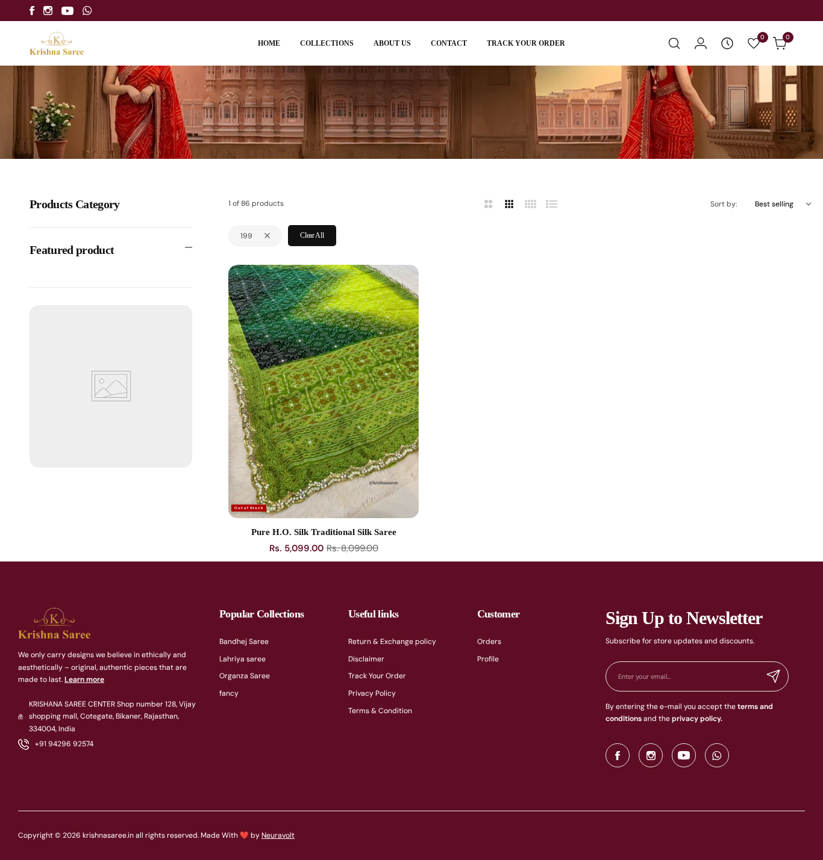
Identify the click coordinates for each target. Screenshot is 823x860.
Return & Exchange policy (392, 641)
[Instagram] (47, 10)
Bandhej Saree (244, 641)
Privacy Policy (372, 693)
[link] (199, 796)
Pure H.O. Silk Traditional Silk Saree (323, 532)
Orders (489, 641)
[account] (700, 43)
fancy (229, 693)
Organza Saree (244, 676)
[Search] (674, 43)
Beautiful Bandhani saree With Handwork (132, 806)
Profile (488, 659)
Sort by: (723, 204)
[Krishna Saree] (57, 43)
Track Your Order (377, 676)
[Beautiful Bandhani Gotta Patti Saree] (42, 836)
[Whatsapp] (87, 10)
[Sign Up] (774, 676)
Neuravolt (278, 835)
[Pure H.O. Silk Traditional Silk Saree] (323, 391)
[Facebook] (32, 10)
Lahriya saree (242, 659)
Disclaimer (366, 659)
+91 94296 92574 (64, 744)
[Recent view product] (727, 43)
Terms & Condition (380, 711)
